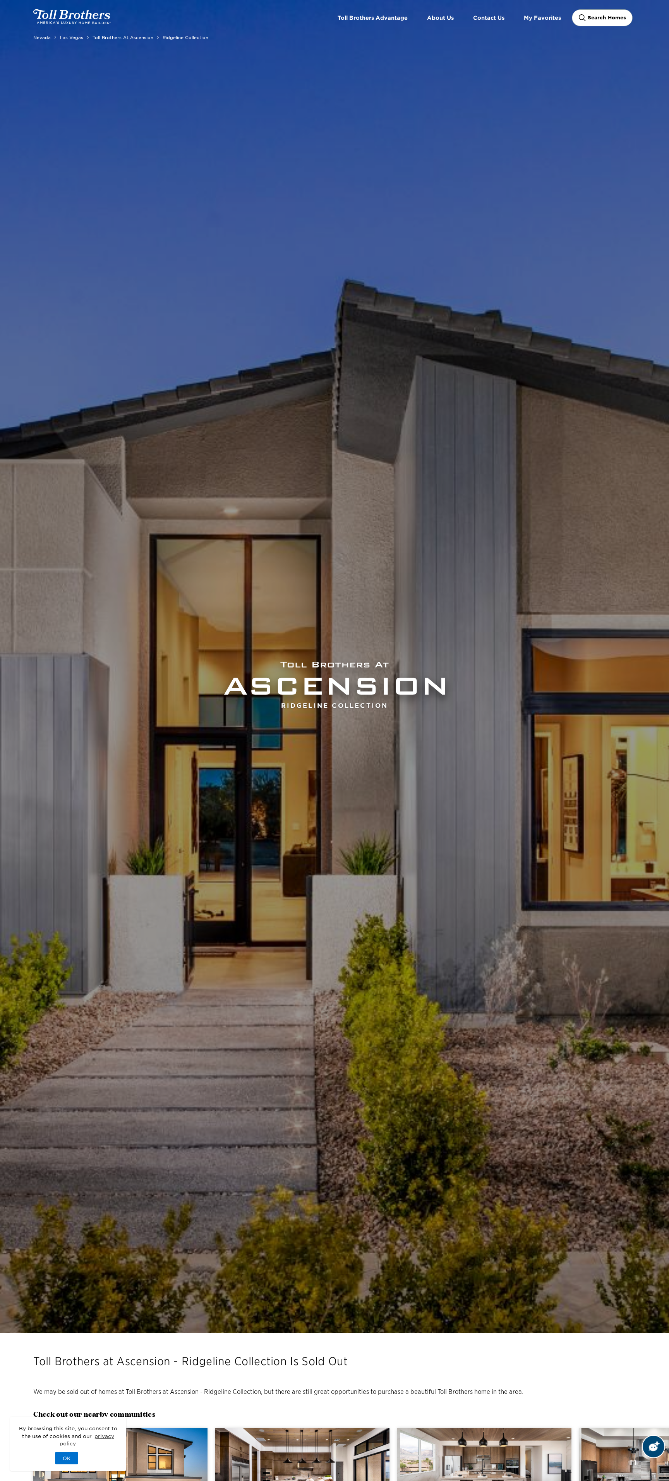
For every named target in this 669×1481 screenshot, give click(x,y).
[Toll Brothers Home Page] (72, 21)
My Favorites (542, 17)
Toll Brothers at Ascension (123, 37)
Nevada (42, 37)
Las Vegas (71, 37)
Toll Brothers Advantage (373, 17)
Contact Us (488, 17)
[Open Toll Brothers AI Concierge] (653, 1446)
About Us (440, 17)
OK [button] (66, 1458)
